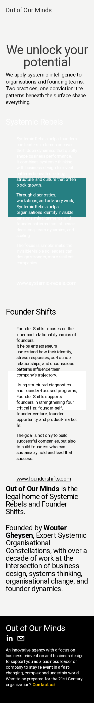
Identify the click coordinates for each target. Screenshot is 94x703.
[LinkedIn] (9, 638)
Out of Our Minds (28, 10)
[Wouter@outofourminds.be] (21, 638)
